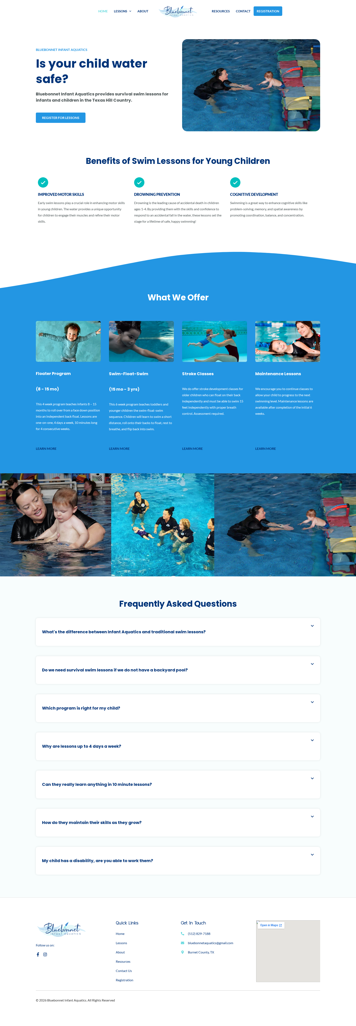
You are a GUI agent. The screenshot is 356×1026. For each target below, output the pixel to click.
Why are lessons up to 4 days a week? (81, 746)
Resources (221, 11)
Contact (243, 11)
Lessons (120, 11)
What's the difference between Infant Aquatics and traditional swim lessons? (124, 632)
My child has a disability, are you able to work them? (97, 861)
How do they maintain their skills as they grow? (92, 822)
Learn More (46, 448)
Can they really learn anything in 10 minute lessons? (97, 784)
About (142, 11)
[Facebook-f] (38, 954)
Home (103, 11)
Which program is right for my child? (81, 708)
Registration (268, 11)
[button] (178, 632)
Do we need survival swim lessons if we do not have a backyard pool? (115, 670)
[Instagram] (45, 954)
